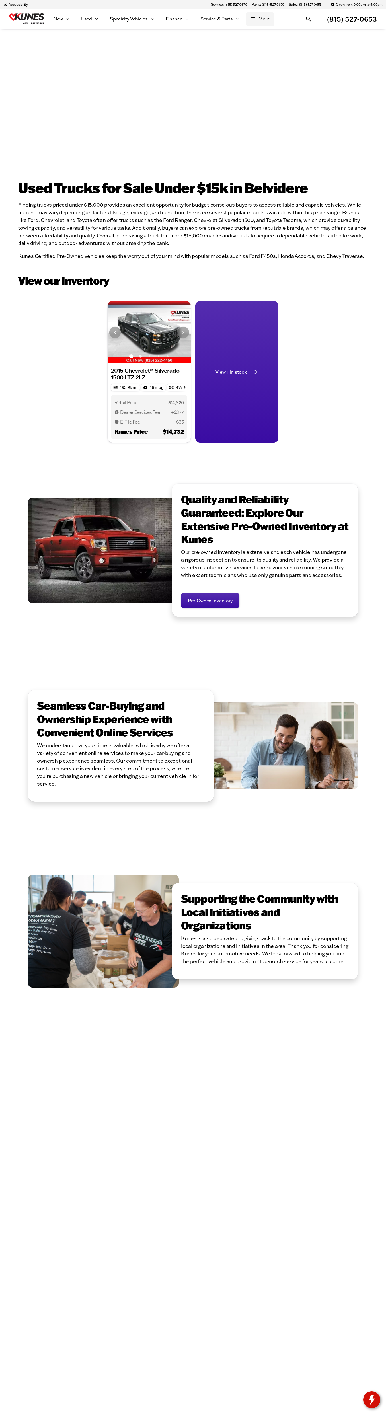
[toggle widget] (371, 1399)
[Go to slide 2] (140, 356)
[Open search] (308, 19)
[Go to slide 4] (158, 356)
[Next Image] (183, 332)
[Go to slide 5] (167, 356)
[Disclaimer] (116, 412)
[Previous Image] (115, 332)
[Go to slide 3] (149, 356)
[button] (114, 332)
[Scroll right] (184, 387)
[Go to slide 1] (131, 356)
